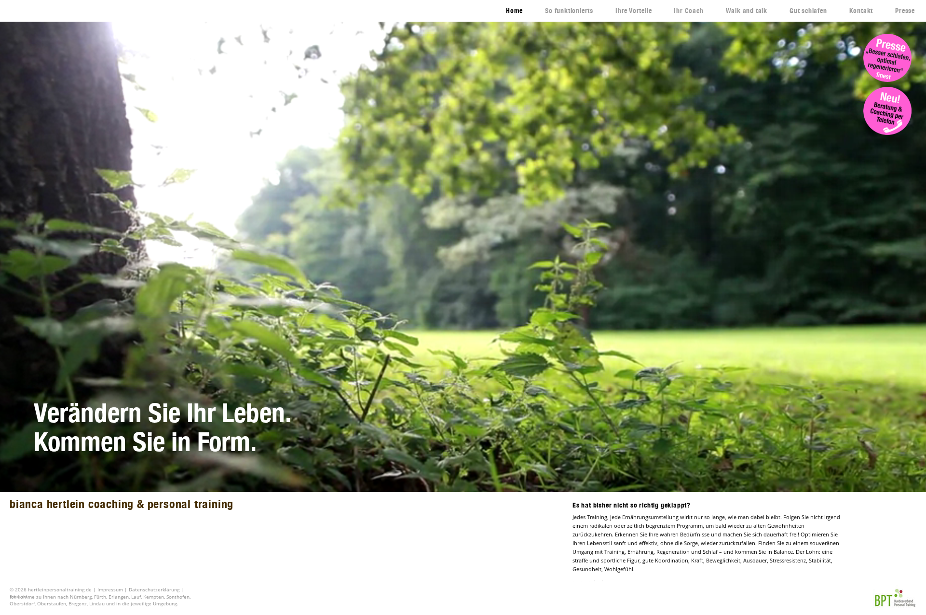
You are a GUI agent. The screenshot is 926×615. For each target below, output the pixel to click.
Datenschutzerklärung (154, 589)
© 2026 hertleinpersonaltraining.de (51, 589)
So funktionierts (569, 10)
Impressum (110, 589)
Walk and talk (746, 10)
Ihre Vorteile (633, 10)
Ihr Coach (688, 10)
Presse (905, 10)
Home (514, 10)
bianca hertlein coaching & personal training (121, 503)
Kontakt (861, 10)
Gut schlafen (808, 10)
